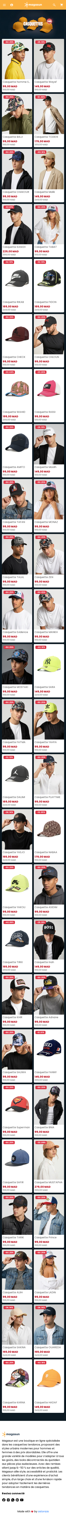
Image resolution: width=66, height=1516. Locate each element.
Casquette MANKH (46, 632)
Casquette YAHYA (46, 742)
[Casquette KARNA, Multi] (17, 1379)
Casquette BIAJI (13, 137)
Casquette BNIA (44, 1127)
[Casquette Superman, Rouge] (17, 1104)
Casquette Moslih (45, 467)
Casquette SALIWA (14, 1072)
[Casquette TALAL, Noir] (17, 554)
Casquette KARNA (14, 1402)
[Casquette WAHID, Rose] (17, 389)
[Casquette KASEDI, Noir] (17, 224)
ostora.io (43, 1511)
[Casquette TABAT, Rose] (49, 224)
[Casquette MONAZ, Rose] (49, 499)
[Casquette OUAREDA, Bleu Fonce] (49, 1324)
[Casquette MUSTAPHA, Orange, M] (49, 1159)
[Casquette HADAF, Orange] (49, 1379)
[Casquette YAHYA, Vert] (49, 719)
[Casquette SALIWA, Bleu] (17, 1049)
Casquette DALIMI (14, 797)
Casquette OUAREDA (48, 1347)
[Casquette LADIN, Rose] (49, 1269)
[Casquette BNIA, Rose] (49, 1104)
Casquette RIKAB (13, 302)
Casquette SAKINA (14, 1347)
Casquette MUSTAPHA (48, 1182)
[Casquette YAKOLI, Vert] (17, 884)
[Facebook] (4, 1500)
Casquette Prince (46, 1237)
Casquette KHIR (12, 1017)
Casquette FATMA (14, 742)
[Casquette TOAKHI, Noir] (49, 114)
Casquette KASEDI (14, 247)
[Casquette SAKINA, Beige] (17, 1324)
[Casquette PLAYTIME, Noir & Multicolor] (49, 774)
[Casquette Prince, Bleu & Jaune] (49, 1214)
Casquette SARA (45, 687)
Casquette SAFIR (13, 1182)
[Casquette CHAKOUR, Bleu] (17, 169)
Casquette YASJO (14, 852)
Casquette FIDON (45, 302)
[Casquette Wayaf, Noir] (49, 59)
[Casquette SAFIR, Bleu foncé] (17, 1159)
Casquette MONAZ (46, 522)
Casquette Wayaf (46, 82)
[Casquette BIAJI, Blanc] (17, 114)
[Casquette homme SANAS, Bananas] (17, 59)
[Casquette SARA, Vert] (49, 664)
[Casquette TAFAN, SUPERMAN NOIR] (17, 499)
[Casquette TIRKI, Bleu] (17, 939)
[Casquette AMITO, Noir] (17, 444)
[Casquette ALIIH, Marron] (17, 1269)
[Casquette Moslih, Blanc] (49, 444)
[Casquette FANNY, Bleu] (49, 1049)
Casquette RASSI (45, 412)
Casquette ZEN (44, 577)
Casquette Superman (16, 1127)
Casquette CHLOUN (47, 357)
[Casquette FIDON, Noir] (49, 279)
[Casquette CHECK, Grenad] (17, 334)
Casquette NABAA (46, 852)
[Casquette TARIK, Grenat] (17, 1214)
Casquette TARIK (13, 1237)
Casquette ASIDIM (46, 907)
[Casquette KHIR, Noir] (17, 994)
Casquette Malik (45, 192)
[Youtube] (22, 1500)
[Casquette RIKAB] (17, 279)
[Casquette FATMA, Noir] (17, 719)
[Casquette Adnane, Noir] (49, 994)
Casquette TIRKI (13, 962)
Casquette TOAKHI (46, 137)
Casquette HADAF (46, 1402)
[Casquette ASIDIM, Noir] (49, 884)
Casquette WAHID (14, 412)
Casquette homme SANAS (17, 82)
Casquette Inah (44, 962)
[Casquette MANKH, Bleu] (49, 609)
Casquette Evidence (15, 632)
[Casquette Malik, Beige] (49, 169)
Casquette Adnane (46, 1017)
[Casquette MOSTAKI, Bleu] (17, 664)
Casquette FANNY (46, 1072)
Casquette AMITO (14, 467)
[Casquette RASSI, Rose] (49, 389)
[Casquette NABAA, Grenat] (49, 829)
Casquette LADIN (45, 1292)
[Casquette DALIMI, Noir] (17, 774)
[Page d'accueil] (33, 4)
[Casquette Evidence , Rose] (17, 609)
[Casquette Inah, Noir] (49, 939)
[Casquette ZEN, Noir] (49, 554)
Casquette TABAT (46, 247)
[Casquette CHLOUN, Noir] (49, 334)
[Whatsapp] (13, 1500)
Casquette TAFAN (14, 522)
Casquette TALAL (13, 577)
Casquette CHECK (14, 357)
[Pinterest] (17, 1500)
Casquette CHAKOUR (16, 192)
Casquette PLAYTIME (47, 797)
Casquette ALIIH (13, 1292)
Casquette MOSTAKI (15, 687)
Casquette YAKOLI (14, 907)
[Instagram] (8, 1500)
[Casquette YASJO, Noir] (17, 829)
